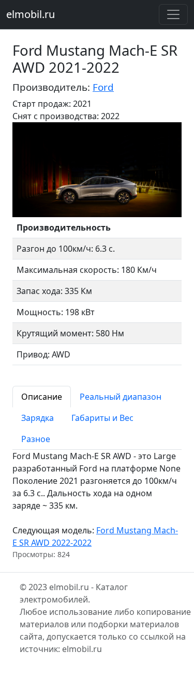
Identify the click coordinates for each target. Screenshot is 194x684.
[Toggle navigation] (173, 14)
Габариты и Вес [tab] (102, 418)
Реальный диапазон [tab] (120, 396)
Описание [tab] (41, 396)
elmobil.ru (30, 14)
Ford (103, 87)
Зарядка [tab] (37, 418)
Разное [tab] (35, 439)
